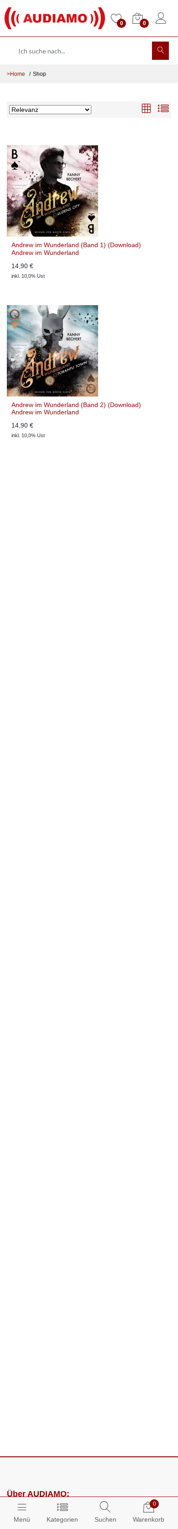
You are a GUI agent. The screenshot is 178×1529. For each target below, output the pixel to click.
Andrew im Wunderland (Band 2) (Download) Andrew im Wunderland (76, 408)
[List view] (163, 109)
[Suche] (160, 51)
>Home (16, 74)
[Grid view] (146, 109)
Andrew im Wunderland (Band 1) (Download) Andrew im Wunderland (76, 248)
